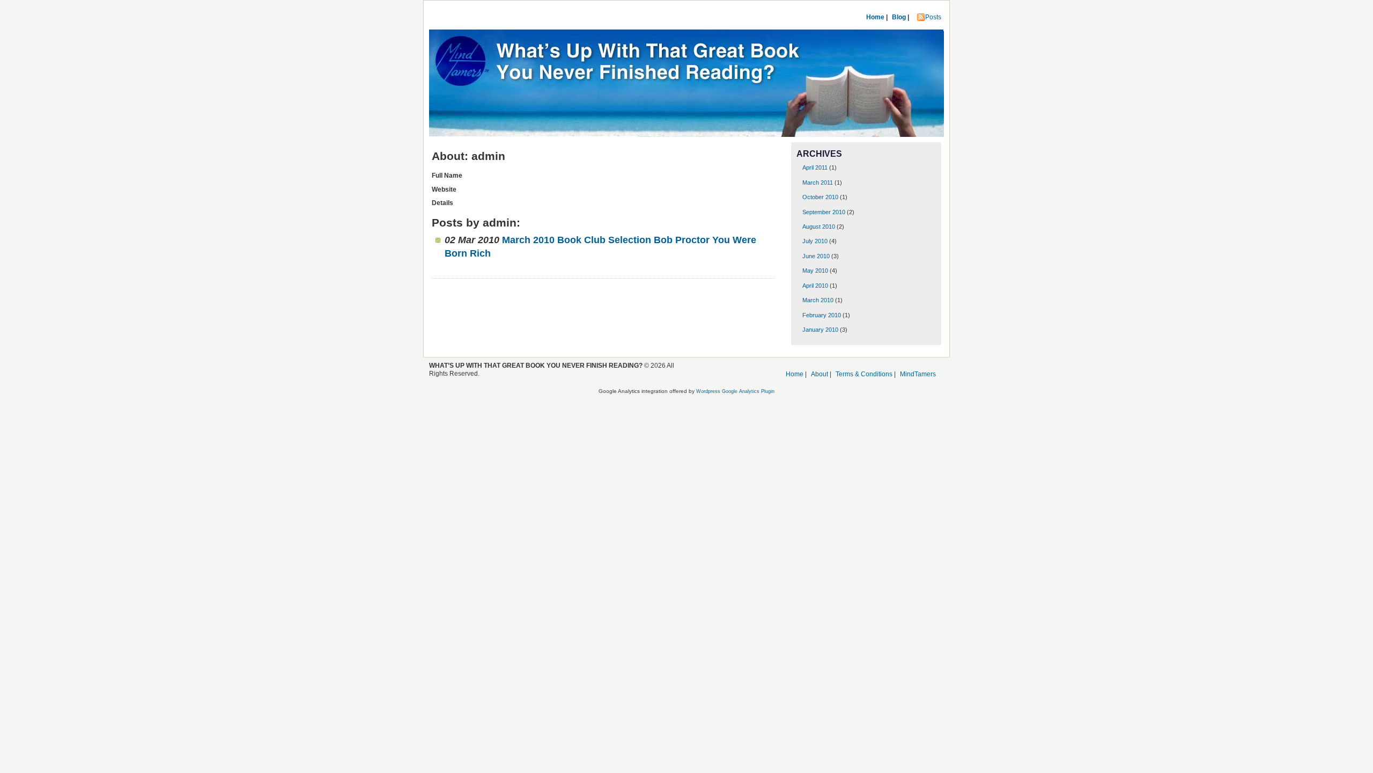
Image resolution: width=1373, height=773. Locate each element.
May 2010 (815, 270)
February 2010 (821, 315)
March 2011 (817, 182)
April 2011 (815, 167)
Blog (899, 17)
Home (875, 17)
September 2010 (823, 212)
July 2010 (815, 241)
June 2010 (816, 256)
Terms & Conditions (864, 374)
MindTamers (918, 374)
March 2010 (817, 300)
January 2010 (820, 329)
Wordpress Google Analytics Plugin (735, 391)
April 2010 (815, 285)
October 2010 (820, 197)
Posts (933, 17)
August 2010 (818, 226)
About (819, 374)
